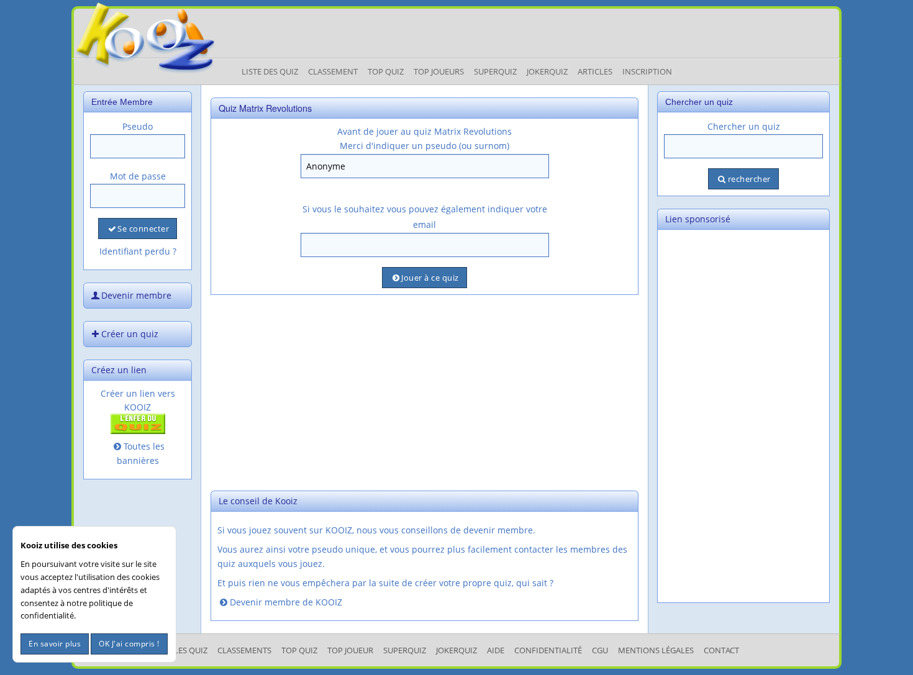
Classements (244, 650)
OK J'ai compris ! (129, 643)
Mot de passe (138, 176)
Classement (333, 71)
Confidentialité (548, 650)
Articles (595, 71)
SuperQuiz (404, 650)
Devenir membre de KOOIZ (286, 602)
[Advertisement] (424, 391)
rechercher (749, 178)
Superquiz (495, 71)
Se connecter (143, 228)
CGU (600, 650)
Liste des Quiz (270, 71)
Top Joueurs (439, 71)
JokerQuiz (547, 71)
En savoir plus (55, 643)
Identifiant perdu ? (137, 251)
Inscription (647, 71)
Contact (721, 650)
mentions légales (656, 650)
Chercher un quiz (743, 126)
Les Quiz (190, 650)
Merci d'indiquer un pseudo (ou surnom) (424, 146)
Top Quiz (386, 71)
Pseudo (137, 126)
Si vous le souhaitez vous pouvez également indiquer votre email (424, 216)
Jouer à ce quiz (430, 277)
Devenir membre (136, 295)
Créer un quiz (129, 334)
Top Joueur (350, 650)
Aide (495, 650)
